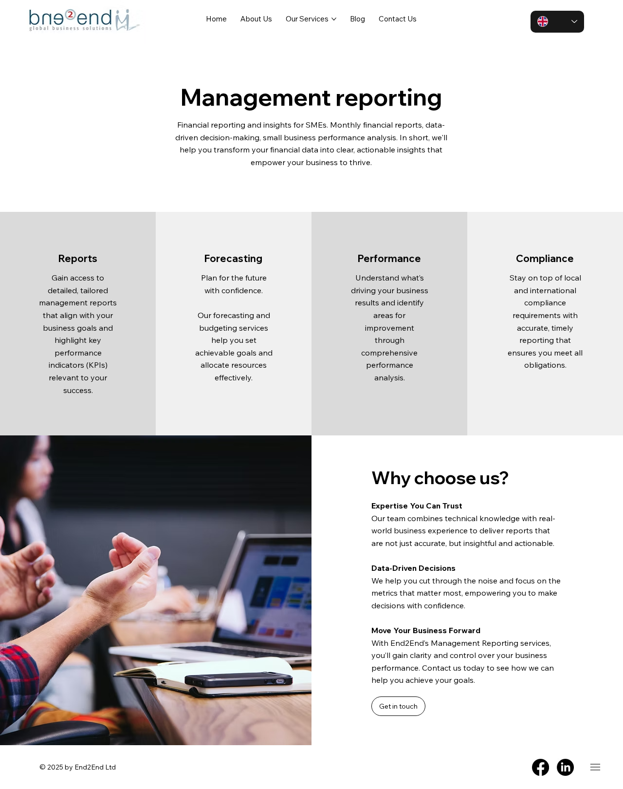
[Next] (596, 590)
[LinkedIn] (565, 767)
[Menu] (595, 766)
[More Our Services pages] (333, 19)
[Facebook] (540, 767)
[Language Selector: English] (557, 22)
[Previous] (339, 590)
